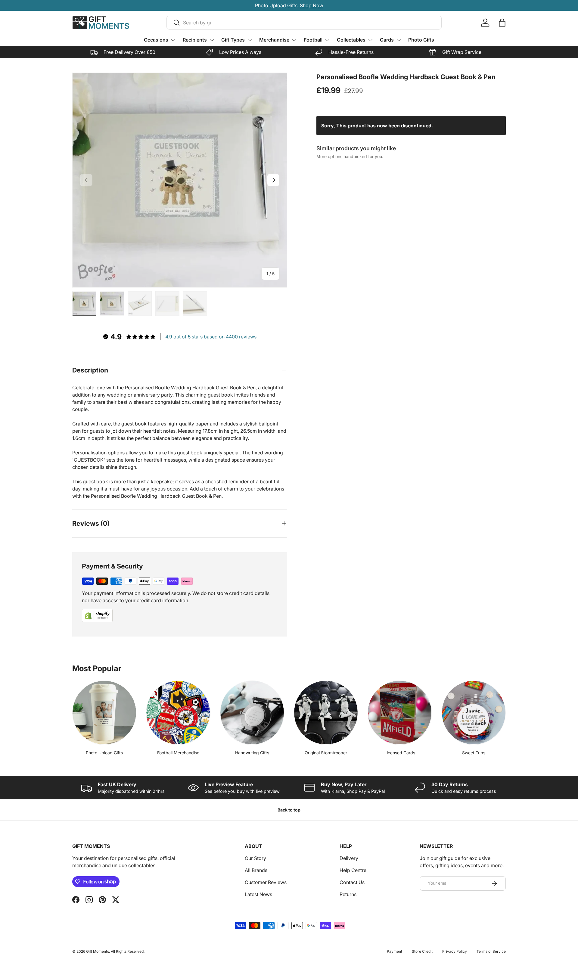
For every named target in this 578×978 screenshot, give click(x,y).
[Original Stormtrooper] (326, 712)
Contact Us (352, 882)
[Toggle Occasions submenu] (173, 40)
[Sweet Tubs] (473, 712)
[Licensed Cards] (399, 712)
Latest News (258, 894)
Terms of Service (491, 951)
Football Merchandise (178, 752)
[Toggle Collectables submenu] (370, 40)
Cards (387, 40)
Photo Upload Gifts (104, 752)
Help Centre (353, 870)
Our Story (255, 858)
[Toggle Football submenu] (327, 40)
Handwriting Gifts (252, 752)
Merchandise (274, 40)
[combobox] (304, 23)
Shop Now (321, 5)
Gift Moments (97, 951)
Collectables (351, 40)
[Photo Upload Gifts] (104, 712)
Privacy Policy (454, 951)
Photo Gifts (421, 40)
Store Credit (422, 951)
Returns (348, 894)
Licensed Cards (399, 752)
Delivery (349, 858)
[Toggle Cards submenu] (398, 40)
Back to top (289, 809)
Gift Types (233, 40)
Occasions (156, 40)
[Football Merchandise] (178, 712)
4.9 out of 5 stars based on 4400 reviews (210, 337)
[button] (502, 22)
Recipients (195, 40)
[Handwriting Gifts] (252, 712)
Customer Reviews (266, 882)
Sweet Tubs (473, 752)
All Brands (256, 870)
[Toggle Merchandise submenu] (294, 40)
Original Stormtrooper (326, 752)
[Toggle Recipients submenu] (211, 40)
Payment (394, 951)
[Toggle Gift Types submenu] (249, 40)
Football (313, 40)
